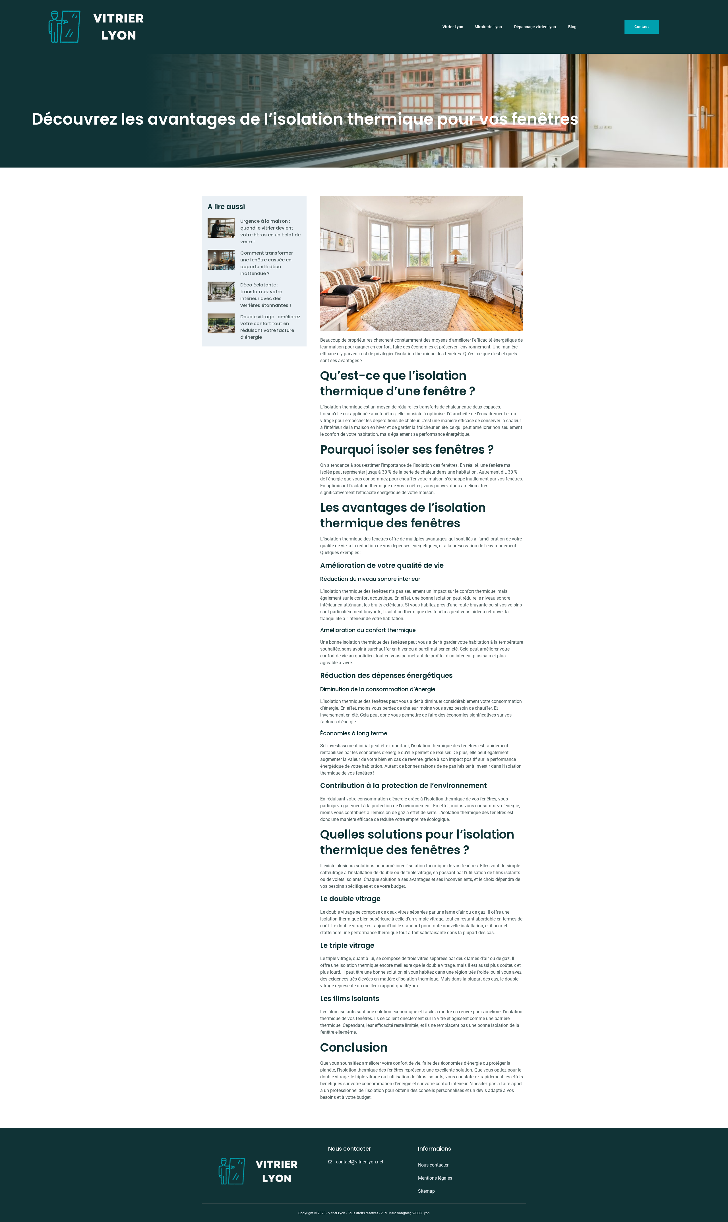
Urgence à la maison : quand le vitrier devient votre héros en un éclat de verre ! (270, 231)
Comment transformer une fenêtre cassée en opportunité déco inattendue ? (266, 263)
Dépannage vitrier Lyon (535, 26)
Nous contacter (433, 1165)
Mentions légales (435, 1178)
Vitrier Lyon (452, 26)
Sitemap (426, 1191)
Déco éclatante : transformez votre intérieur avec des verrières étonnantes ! (265, 295)
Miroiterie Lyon (489, 26)
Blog (572, 26)
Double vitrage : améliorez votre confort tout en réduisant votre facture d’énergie (270, 326)
